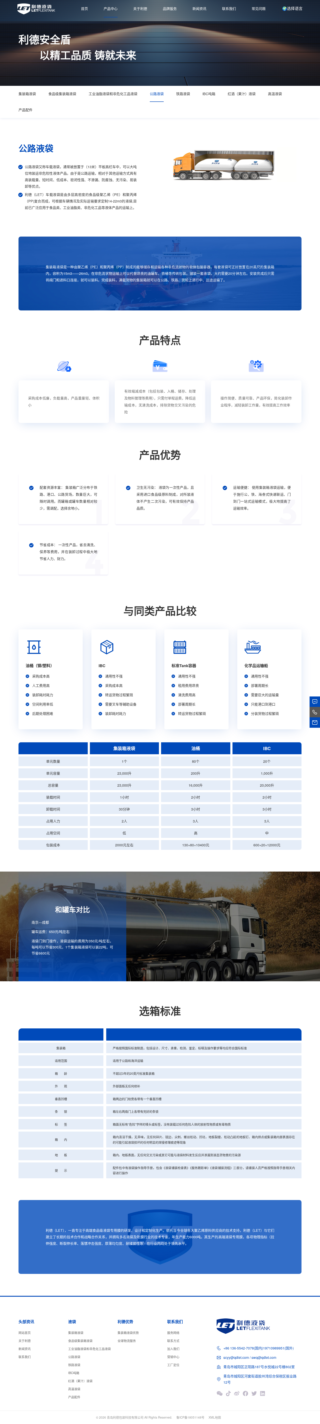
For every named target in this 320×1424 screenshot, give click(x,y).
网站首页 (25, 1332)
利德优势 (125, 1322)
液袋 (72, 1322)
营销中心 (173, 1356)
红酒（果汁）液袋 (242, 93)
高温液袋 (275, 93)
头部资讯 (26, 1322)
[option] (231, 166)
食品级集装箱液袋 (62, 93)
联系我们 (229, 8)
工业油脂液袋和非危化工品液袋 (113, 93)
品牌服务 (170, 8)
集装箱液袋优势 (128, 1332)
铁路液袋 (183, 93)
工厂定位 (173, 1365)
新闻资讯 (199, 8)
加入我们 (173, 1348)
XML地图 (215, 1417)
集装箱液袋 (27, 93)
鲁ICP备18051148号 (190, 1417)
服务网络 (173, 1332)
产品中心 (111, 8)
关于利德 (140, 8)
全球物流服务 (127, 1340)
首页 (84, 8)
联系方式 (173, 1340)
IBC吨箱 (208, 93)
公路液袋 (157, 93)
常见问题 (259, 8)
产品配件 (25, 109)
